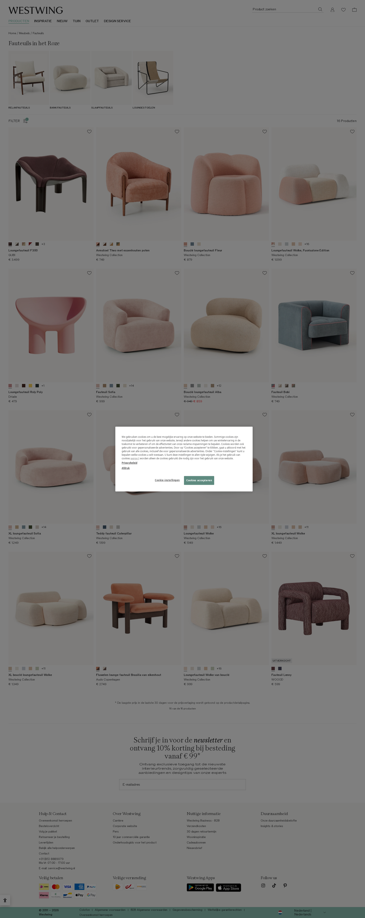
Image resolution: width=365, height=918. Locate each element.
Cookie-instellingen (167, 480)
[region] (184, 459)
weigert (135, 458)
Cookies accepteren (199, 480)
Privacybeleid (129, 462)
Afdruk (126, 468)
